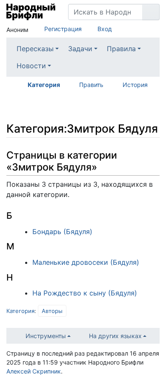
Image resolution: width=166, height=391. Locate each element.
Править (91, 84)
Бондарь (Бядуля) (62, 231)
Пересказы (35, 48)
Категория (44, 84)
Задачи (80, 48)
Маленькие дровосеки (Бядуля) (85, 262)
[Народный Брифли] (30, 11)
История (135, 84)
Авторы (52, 310)
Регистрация (63, 28)
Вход (104, 28)
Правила (121, 48)
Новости (31, 65)
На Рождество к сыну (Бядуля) (84, 293)
